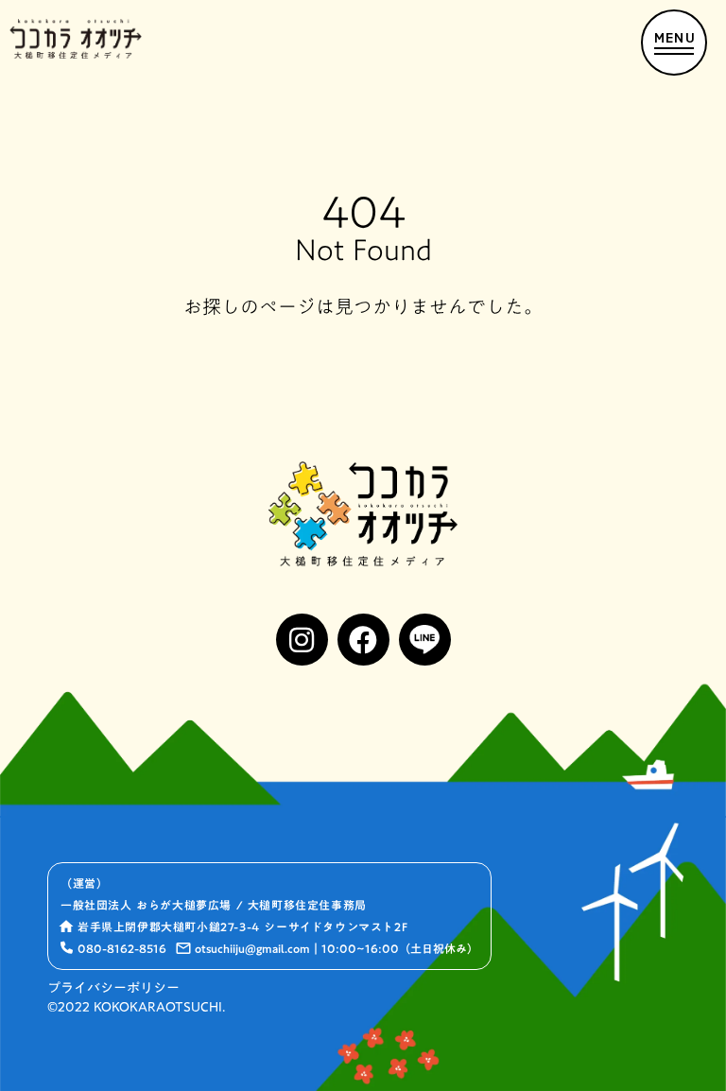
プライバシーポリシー (113, 988)
